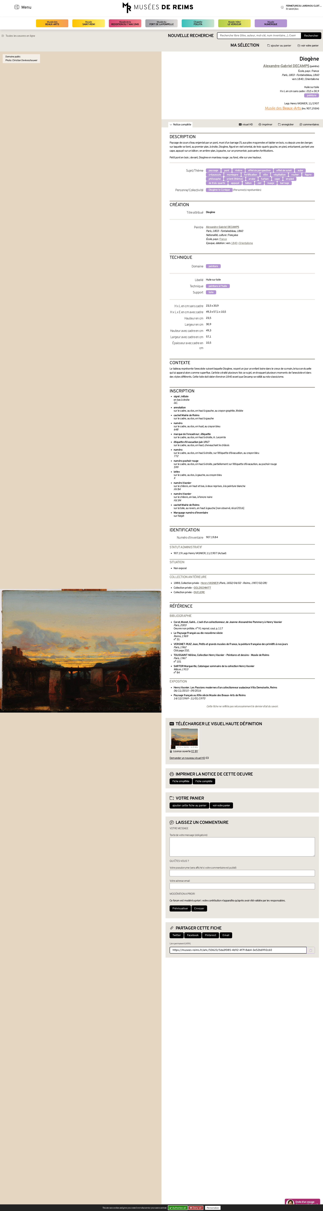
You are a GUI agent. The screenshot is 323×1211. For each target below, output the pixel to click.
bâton (248, 183)
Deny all (196, 1207)
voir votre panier (309, 45)
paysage (213, 170)
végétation (279, 175)
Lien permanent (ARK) (180, 943)
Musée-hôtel (234, 23)
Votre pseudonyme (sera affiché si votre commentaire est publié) (203, 868)
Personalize (213, 1207)
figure (308, 175)
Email (226, 935)
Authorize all (179, 1207)
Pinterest (210, 935)
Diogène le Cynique (219, 190)
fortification (250, 175)
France (223, 239)
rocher (295, 175)
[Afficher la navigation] (16, 7)
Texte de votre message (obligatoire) (188, 835)
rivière (238, 170)
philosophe (215, 179)
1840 (234, 243)
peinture (311, 95)
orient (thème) (235, 179)
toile (211, 292)
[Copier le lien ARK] (311, 950)
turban (264, 179)
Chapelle (198, 23)
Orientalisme (246, 243)
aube (300, 170)
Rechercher (311, 36)
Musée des (52, 23)
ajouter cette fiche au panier (189, 805)
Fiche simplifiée (180, 781)
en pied (290, 179)
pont (226, 170)
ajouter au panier (281, 45)
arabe (252, 179)
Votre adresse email (180, 881)
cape (277, 179)
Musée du (161, 23)
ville (265, 175)
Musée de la (125, 23)
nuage (270, 183)
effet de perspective (259, 170)
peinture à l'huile (218, 286)
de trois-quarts (217, 183)
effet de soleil (284, 170)
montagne (232, 175)
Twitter (176, 935)
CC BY (194, 751)
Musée (88, 23)
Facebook (193, 935)
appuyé (235, 183)
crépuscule (215, 175)
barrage (284, 183)
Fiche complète (203, 781)
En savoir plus (292, 9)
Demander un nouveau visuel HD (187, 758)
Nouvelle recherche (191, 36)
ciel (259, 183)
